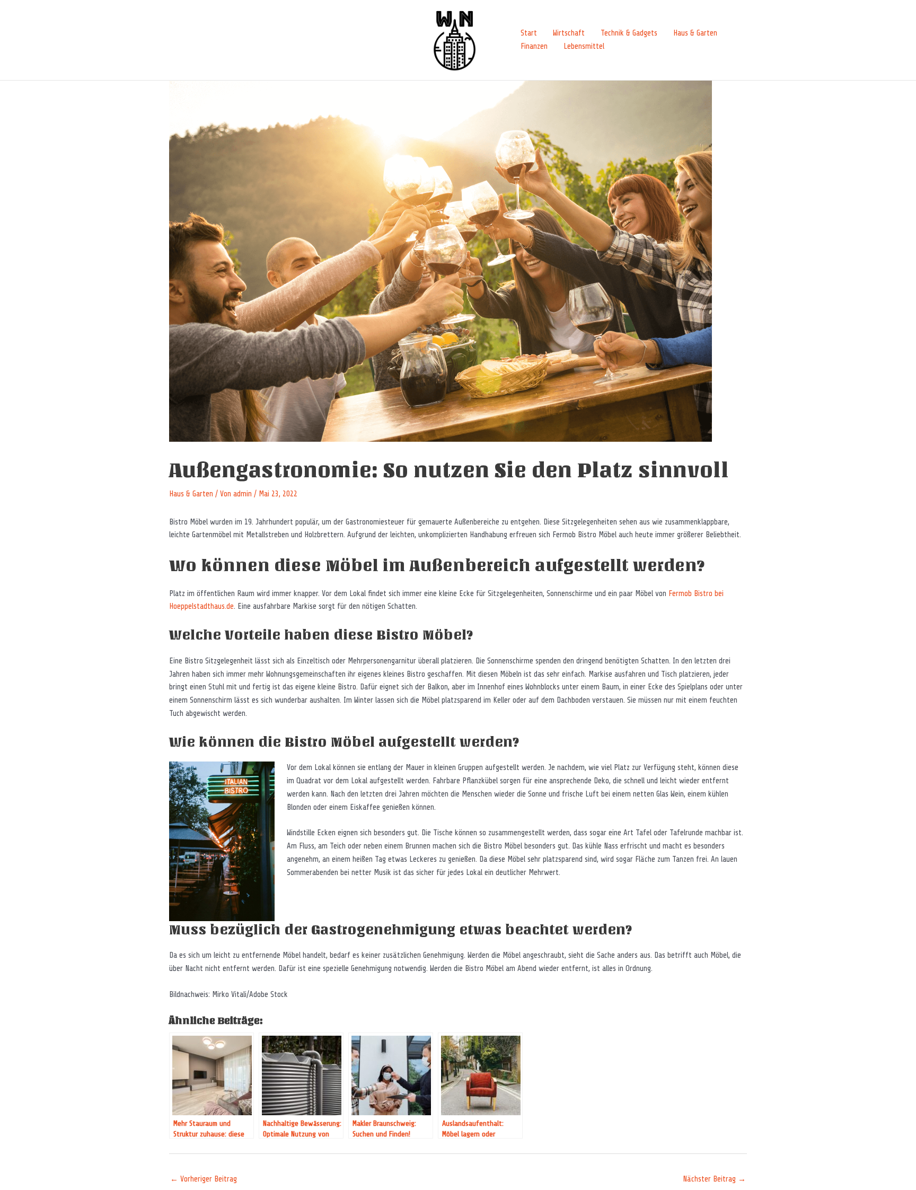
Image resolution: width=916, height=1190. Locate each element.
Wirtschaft (569, 33)
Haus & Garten (695, 33)
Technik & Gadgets (629, 33)
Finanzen (534, 46)
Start (529, 33)
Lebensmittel (583, 46)
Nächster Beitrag (714, 1179)
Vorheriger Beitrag (203, 1179)
